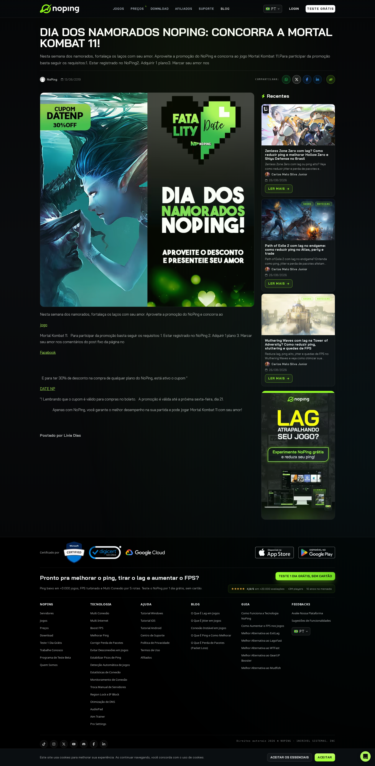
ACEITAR (325, 757)
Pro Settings (98, 724)
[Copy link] (330, 79)
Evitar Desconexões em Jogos (109, 650)
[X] (296, 79)
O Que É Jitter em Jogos (206, 621)
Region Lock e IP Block (104, 694)
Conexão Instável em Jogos (208, 628)
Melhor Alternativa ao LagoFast (261, 640)
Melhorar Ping (99, 635)
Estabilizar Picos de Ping (105, 657)
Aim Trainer (97, 716)
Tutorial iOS (148, 621)
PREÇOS (137, 8)
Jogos (43, 621)
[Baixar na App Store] (274, 552)
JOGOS (118, 8)
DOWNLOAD (160, 8)
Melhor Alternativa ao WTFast (260, 648)
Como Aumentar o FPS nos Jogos (262, 626)
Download (46, 635)
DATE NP (47, 388)
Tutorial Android (151, 628)
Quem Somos (49, 665)
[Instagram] (54, 744)
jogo (43, 325)
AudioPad (96, 709)
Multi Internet (99, 621)
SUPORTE (206, 8)
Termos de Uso (150, 650)
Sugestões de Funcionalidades (311, 621)
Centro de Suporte (152, 635)
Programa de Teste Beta (55, 657)
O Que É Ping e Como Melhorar (211, 635)
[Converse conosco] (365, 756)
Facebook (48, 352)
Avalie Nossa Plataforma (307, 613)
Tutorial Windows (152, 613)
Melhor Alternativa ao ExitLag (260, 633)
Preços (44, 628)
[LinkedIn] (317, 79)
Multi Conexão (99, 613)
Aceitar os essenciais (289, 757)
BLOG (225, 8)
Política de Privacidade (155, 643)
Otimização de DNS (102, 702)
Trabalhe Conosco (51, 650)
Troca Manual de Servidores (108, 687)
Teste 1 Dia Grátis (51, 643)
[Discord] (84, 744)
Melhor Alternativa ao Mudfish (261, 668)
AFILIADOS (183, 8)
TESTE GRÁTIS (320, 9)
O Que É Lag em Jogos (205, 613)
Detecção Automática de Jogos (110, 665)
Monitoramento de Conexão (108, 680)
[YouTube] (74, 744)
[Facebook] (307, 79)
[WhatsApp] (286, 79)
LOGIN (294, 9)
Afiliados (146, 657)
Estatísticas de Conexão (105, 672)
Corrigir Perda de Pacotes (106, 643)
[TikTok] (44, 744)
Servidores (47, 613)
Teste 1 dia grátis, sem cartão (305, 576)
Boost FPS (96, 628)
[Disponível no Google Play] (316, 552)
